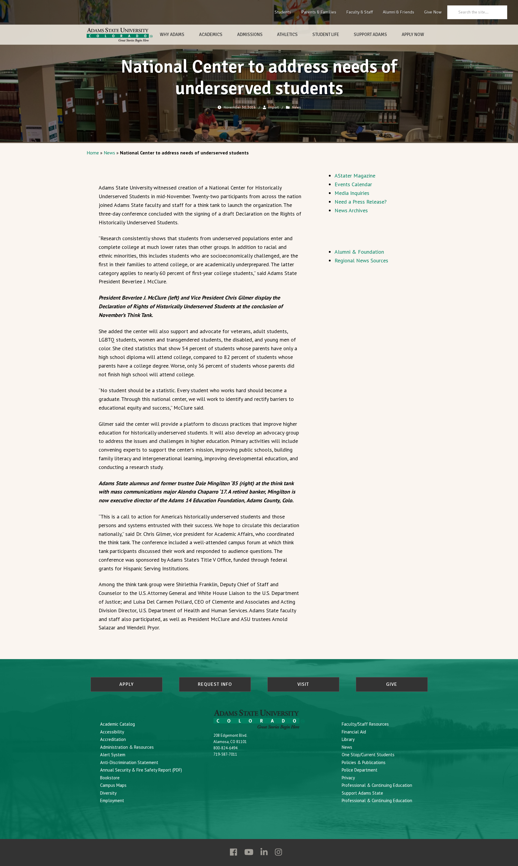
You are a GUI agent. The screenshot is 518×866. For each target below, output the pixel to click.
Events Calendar (353, 184)
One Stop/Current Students (368, 754)
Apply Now (413, 34)
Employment (112, 800)
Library (348, 739)
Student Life (325, 34)
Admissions (250, 34)
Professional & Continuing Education (377, 785)
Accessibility (112, 732)
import (273, 107)
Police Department (359, 770)
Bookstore (110, 778)
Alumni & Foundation (359, 251)
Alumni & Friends (398, 12)
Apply (126, 684)
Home (93, 153)
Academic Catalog (117, 724)
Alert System (112, 754)
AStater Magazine (355, 175)
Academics (210, 34)
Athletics (287, 34)
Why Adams (172, 34)
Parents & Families (318, 12)
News (296, 107)
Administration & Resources (127, 747)
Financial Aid (354, 732)
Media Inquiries (352, 193)
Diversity (108, 793)
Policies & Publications (364, 762)
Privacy (348, 778)
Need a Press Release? (361, 201)
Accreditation (113, 739)
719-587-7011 (225, 754)
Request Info (215, 684)
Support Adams (370, 34)
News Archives (351, 210)
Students (283, 12)
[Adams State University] (120, 35)
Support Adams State (362, 793)
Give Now (433, 12)
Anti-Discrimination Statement (129, 762)
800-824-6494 (225, 748)
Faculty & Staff (359, 12)
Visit (303, 684)
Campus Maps (113, 785)
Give (391, 684)
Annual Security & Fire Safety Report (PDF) (141, 770)
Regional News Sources (361, 260)
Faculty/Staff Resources (365, 724)
